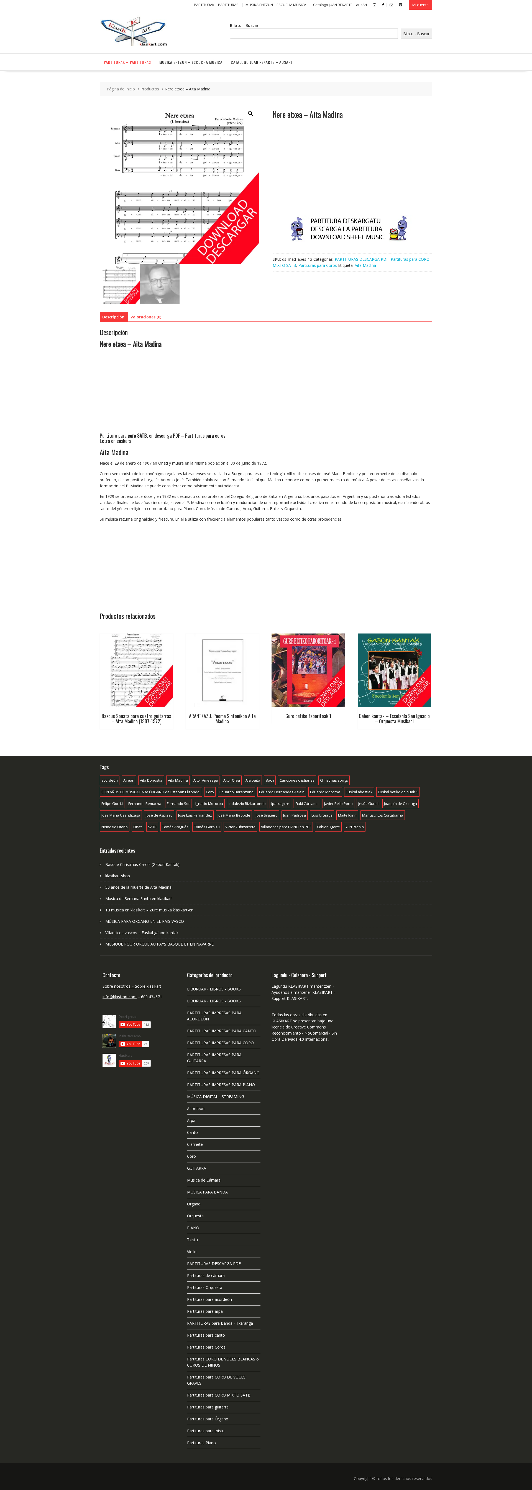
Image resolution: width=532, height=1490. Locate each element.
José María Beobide (234, 815)
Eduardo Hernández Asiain (282, 791)
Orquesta (195, 1215)
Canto (192, 1132)
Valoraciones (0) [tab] (146, 317)
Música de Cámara (204, 1180)
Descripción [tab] (113, 317)
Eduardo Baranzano (236, 791)
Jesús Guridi (368, 803)
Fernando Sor (178, 803)
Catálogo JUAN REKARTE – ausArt (340, 4)
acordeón (109, 780)
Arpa (191, 1120)
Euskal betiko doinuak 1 (398, 791)
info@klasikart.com (120, 996)
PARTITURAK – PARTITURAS (216, 4)
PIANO (193, 1227)
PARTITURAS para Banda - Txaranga (220, 1323)
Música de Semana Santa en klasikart (138, 898)
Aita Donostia (151, 780)
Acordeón (195, 1108)
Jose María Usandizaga (120, 815)
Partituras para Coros (317, 265)
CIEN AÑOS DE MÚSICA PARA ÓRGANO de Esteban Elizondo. (150, 791)
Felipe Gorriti (112, 803)
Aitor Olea (231, 780)
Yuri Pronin (355, 826)
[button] (250, 113)
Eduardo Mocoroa (325, 791)
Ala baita (252, 780)
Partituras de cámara (206, 1275)
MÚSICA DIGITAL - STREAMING (215, 1096)
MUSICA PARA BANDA (207, 1192)
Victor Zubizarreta (240, 826)
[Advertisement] (352, 173)
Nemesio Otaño (114, 826)
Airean (128, 780)
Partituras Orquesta (204, 1287)
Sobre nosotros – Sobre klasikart (132, 986)
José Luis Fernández (195, 815)
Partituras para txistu (205, 1430)
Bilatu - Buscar (244, 25)
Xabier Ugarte (328, 826)
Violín (191, 1251)
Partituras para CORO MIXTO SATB (218, 1395)
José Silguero (267, 815)
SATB (152, 826)
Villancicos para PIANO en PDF (286, 826)
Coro (210, 791)
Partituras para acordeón (209, 1299)
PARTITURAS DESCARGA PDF (361, 259)
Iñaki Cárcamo (307, 803)
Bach (270, 780)
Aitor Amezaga (205, 780)
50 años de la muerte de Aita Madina (138, 887)
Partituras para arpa (205, 1311)
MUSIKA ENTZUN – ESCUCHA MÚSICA (275, 4)
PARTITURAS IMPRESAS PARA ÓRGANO (223, 1072)
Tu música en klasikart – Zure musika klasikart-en (149, 910)
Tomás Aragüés (175, 826)
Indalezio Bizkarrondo (247, 803)
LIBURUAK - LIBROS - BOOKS (214, 989)
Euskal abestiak (359, 791)
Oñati (137, 826)
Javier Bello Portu (338, 803)
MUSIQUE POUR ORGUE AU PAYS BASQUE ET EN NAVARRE (159, 944)
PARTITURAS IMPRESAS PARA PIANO (221, 1084)
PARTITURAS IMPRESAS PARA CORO (220, 1042)
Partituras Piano (201, 1442)
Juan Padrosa (294, 815)
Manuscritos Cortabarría (382, 815)
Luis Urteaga (321, 815)
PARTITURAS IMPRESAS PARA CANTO (221, 1030)
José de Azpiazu (159, 815)
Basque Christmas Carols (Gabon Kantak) (142, 864)
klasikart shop (117, 875)
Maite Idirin (347, 815)
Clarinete (195, 1144)
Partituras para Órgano (207, 1418)
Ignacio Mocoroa (209, 803)
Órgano (194, 1204)
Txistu (192, 1239)
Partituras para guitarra (208, 1407)
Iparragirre (280, 803)
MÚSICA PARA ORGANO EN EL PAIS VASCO (144, 921)
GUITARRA (196, 1168)
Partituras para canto (206, 1335)
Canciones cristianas (297, 780)
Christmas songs (334, 780)
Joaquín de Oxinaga (400, 803)
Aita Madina (365, 265)
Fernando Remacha (144, 803)
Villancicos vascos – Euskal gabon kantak (141, 932)
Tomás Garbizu (207, 826)
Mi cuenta (420, 4)
